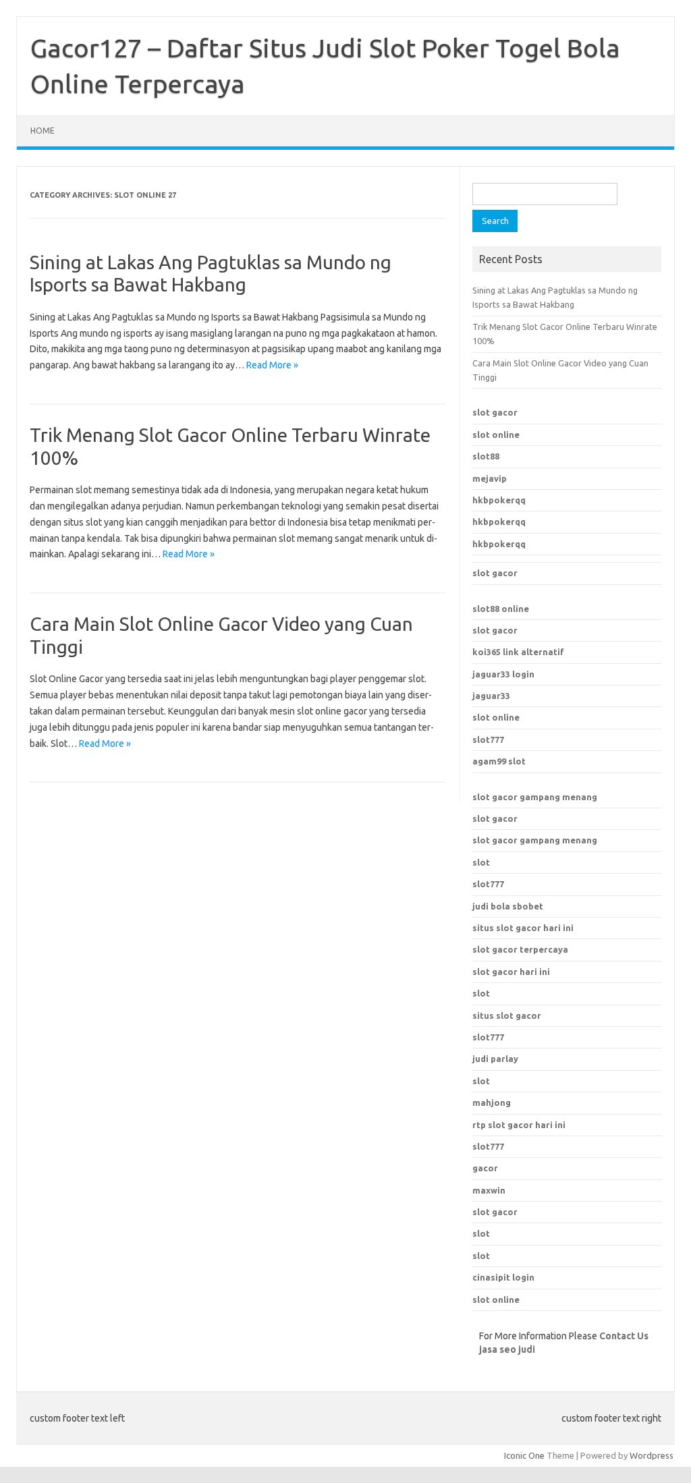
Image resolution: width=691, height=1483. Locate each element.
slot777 (488, 739)
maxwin (488, 1190)
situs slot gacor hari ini (523, 927)
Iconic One (524, 1455)
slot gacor (495, 412)
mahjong (491, 1102)
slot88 (485, 456)
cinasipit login (503, 1277)
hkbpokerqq (499, 500)
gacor (485, 1168)
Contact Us (623, 1336)
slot (481, 862)
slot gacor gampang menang (534, 797)
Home (42, 130)
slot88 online (500, 608)
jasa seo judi (507, 1349)
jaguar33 (491, 695)
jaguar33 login (503, 674)
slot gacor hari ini (511, 971)
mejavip (489, 478)
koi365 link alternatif (518, 651)
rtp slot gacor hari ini (518, 1124)
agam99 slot (499, 761)
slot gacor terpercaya (520, 949)
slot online (496, 434)
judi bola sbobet (507, 906)
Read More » (272, 365)
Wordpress (651, 1455)
